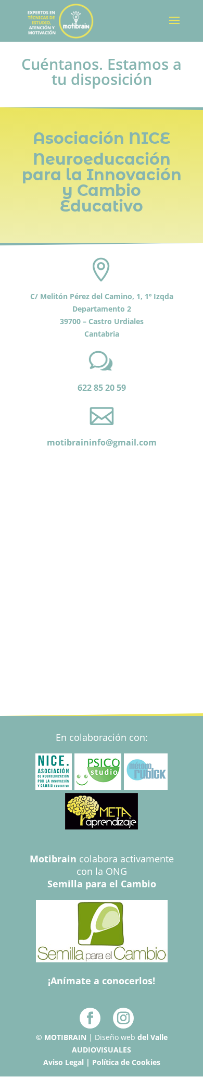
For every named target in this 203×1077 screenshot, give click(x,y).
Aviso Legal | (67, 1062)
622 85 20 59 (102, 387)
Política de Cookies (126, 1062)
